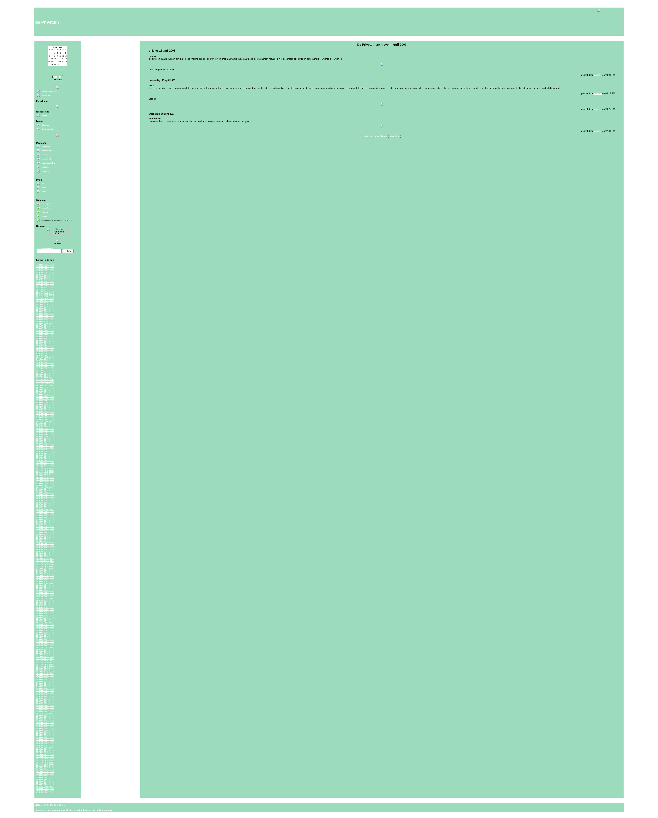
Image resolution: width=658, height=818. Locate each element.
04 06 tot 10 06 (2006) (45, 423)
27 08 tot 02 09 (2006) (45, 400)
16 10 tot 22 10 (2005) (45, 478)
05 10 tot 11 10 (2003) (45, 674)
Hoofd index (394, 136)
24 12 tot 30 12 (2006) (45, 370)
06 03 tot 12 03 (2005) (45, 534)
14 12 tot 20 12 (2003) (45, 655)
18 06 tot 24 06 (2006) (45, 419)
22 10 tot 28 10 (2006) (45, 387)
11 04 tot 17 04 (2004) (45, 623)
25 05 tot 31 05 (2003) (45, 709)
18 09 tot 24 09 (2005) (45, 485)
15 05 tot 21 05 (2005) (45, 515)
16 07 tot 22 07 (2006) (45, 412)
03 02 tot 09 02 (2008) (45, 276)
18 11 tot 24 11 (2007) (45, 295)
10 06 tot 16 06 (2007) (45, 331)
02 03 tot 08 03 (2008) (45, 268)
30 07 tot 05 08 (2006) (45, 408)
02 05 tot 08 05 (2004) (45, 617)
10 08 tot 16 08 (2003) (45, 689)
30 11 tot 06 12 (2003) (45, 659)
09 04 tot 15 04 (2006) (45, 438)
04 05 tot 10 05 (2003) (45, 715)
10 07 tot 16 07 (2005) (45, 502)
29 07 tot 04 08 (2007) (45, 325)
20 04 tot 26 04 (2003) (45, 719)
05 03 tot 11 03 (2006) (45, 447)
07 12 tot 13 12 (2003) (45, 657)
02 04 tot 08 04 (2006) (45, 440)
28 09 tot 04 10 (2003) (45, 675)
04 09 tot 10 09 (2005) (45, 489)
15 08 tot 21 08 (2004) (45, 589)
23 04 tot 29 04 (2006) (45, 434)
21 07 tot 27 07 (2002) (45, 792)
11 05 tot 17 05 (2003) (45, 713)
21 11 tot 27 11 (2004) (45, 562)
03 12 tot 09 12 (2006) (45, 376)
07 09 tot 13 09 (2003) (45, 681)
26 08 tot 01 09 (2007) (45, 317)
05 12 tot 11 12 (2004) (45, 559)
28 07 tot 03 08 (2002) (45, 790)
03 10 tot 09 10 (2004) (45, 576)
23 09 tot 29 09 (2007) (45, 310)
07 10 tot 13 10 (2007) (45, 306)
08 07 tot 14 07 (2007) (45, 329)
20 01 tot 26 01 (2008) (45, 280)
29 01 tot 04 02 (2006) (45, 453)
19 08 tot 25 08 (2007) (45, 319)
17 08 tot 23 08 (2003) (45, 687)
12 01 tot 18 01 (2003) (45, 745)
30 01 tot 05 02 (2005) (45, 544)
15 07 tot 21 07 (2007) (45, 327)
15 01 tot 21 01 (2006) (45, 457)
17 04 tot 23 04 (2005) (45, 523)
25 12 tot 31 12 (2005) (45, 463)
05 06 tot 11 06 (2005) (45, 510)
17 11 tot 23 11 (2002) (45, 760)
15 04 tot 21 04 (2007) (45, 344)
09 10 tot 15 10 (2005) (45, 480)
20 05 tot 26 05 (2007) (45, 336)
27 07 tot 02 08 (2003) (45, 692)
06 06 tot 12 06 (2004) (45, 608)
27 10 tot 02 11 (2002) (45, 766)
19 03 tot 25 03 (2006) (45, 444)
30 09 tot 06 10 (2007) (45, 308)
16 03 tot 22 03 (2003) (45, 728)
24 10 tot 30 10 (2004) (45, 570)
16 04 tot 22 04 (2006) (45, 436)
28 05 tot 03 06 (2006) (45, 425)
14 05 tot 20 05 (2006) (45, 429)
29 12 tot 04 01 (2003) (45, 749)
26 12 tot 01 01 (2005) (45, 553)
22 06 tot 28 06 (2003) (45, 702)
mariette (598, 75)
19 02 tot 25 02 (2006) (45, 449)
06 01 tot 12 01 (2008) (45, 284)
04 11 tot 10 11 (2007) (45, 299)
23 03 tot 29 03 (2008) (45, 265)
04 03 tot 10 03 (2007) (45, 351)
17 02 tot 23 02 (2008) (45, 272)
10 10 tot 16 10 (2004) (45, 574)
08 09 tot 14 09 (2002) (45, 779)
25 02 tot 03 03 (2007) (45, 353)
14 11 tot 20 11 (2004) (45, 564)
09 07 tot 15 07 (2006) (45, 414)
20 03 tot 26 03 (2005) (45, 530)
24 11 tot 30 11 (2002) (45, 758)
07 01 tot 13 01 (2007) (45, 366)
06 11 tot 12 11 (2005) (45, 472)
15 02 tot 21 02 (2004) (45, 638)
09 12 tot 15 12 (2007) (45, 289)
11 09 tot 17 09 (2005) (45, 487)
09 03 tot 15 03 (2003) (45, 730)
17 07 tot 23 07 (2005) (45, 500)
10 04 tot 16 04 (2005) (45, 525)
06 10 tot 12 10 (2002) (45, 772)
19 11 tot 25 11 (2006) (45, 380)
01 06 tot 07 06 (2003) (45, 708)
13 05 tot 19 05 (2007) (45, 338)
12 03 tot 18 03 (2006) (45, 446)
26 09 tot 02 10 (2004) (45, 578)
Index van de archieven (375, 136)
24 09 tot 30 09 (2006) (45, 395)
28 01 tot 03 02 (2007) (45, 361)
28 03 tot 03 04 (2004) (45, 627)
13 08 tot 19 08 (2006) (45, 404)
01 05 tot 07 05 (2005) (45, 519)
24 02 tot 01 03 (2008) (45, 270)
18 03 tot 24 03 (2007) (45, 349)
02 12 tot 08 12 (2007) (45, 291)
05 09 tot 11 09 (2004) (45, 583)
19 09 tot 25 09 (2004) (45, 579)
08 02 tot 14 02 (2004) (45, 640)
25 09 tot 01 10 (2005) (45, 483)
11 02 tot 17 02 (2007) (45, 357)
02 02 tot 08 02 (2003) (45, 740)
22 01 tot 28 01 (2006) (45, 455)
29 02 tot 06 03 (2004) (45, 634)
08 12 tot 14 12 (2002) (45, 755)
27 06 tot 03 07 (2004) (45, 602)
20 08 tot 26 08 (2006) (45, 402)
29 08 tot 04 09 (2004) (45, 585)
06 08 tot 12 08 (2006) (45, 406)
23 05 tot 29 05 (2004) (45, 611)
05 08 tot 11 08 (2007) (45, 323)
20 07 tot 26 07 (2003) (45, 694)
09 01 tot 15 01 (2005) (45, 549)
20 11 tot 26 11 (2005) (45, 468)
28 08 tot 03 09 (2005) (45, 491)
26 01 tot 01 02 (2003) (45, 741)
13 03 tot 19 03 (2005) (45, 532)
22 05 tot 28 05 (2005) (45, 513)
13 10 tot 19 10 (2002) (45, 770)
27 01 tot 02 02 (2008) (45, 278)
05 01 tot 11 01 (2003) (45, 747)
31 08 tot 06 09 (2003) (45, 683)
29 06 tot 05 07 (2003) (45, 700)
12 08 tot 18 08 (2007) (45, 321)
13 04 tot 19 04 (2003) (45, 721)
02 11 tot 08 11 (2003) (45, 666)
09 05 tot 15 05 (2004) (45, 615)
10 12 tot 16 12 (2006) (45, 374)
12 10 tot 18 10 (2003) (45, 672)
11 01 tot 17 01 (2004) (45, 647)
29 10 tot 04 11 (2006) (45, 385)
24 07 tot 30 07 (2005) (45, 498)
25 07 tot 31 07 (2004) (45, 594)
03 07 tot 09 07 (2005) (45, 504)
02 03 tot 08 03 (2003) (45, 732)
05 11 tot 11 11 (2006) (45, 383)
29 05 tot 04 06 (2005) (45, 512)
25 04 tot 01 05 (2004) (45, 619)
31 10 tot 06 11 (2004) (45, 568)
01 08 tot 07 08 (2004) (45, 593)
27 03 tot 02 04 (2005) (45, 529)
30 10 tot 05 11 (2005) (45, 474)
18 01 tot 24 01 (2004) (45, 645)
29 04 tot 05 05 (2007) (45, 342)
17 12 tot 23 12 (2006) (45, 372)
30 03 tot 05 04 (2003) (45, 724)
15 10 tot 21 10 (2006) (45, 389)
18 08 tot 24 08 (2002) (45, 785)
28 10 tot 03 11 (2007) (45, 301)
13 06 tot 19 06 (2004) (45, 606)
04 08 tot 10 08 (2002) (45, 789)
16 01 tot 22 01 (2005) (45, 547)
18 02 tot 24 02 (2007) (45, 355)
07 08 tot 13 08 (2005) (45, 495)
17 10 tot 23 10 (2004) (45, 572)
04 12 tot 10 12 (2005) (45, 466)
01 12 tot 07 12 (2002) (45, 757)
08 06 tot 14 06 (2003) (45, 706)
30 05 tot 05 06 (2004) (45, 610)
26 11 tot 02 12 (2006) (45, 378)
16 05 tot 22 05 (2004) (45, 613)
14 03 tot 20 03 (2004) (45, 630)
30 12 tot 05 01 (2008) (45, 285)
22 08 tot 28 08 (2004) (45, 587)
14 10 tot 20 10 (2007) (45, 304)
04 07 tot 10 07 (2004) (45, 600)
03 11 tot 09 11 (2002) (45, 764)
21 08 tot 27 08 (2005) (45, 493)
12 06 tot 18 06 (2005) (45, 508)
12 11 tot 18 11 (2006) (45, 382)
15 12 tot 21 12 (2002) (45, 753)
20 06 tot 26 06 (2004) (45, 604)
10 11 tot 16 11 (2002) (45, 762)
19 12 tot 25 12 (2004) (45, 555)
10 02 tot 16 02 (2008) (45, 274)
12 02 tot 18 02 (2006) (45, 451)
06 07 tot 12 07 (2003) (45, 698)
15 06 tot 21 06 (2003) (45, 704)
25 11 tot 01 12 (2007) (45, 293)
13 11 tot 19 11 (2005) (45, 470)
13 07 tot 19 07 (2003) (45, 696)
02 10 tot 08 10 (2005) (45, 481)
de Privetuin (47, 22)
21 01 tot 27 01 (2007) (45, 363)
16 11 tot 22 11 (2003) (45, 662)
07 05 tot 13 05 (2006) (45, 431)
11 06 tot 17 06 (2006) (45, 421)
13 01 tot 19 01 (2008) (45, 282)
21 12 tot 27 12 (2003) (45, 653)
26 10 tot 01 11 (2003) (45, 668)
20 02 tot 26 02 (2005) (45, 538)
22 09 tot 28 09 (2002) (45, 775)
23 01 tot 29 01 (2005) (45, 545)
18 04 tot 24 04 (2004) (45, 621)
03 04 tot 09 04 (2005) (45, 527)
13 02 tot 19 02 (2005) (45, 540)
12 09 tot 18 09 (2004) (45, 581)
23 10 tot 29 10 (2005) (45, 476)
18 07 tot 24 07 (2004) (45, 596)
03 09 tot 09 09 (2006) (45, 398)
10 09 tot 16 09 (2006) (45, 397)
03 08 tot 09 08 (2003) (45, 691)
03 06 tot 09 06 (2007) (45, 333)
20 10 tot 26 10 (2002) (45, 768)
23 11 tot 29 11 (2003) (45, 660)
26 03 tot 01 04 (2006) (45, 442)
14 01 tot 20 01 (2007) (45, 365)
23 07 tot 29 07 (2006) (45, 410)
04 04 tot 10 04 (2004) (45, 625)
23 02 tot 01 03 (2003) (45, 734)
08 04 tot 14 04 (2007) (45, 346)
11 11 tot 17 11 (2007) (45, 297)
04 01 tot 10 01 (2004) (45, 649)
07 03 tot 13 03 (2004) (45, 632)
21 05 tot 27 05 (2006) (45, 427)
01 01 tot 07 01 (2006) (45, 461)
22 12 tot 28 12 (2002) (45, 751)
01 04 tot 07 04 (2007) (45, 348)
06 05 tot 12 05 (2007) (45, 340)
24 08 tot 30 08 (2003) (45, 685)
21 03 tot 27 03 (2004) (45, 628)
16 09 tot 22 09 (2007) (45, 312)
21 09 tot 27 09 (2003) (45, 677)
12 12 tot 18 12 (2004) (45, 557)
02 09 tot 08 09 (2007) (45, 316)
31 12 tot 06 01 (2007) (45, 368)
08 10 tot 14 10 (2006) (45, 391)
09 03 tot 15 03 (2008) (45, 267)
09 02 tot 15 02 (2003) (45, 738)
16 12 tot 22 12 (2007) (45, 287)
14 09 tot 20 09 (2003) (45, 679)
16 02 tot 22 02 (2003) (45, 736)
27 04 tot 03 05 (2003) (45, 717)
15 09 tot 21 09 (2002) (45, 777)
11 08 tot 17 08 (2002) (45, 787)
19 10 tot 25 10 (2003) (45, 670)
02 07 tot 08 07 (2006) (45, 415)
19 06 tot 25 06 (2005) (45, 506)
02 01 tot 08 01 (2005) (45, 551)
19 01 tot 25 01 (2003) (45, 743)
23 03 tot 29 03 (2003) (45, 726)
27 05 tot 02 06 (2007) (45, 334)
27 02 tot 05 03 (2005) (45, 536)
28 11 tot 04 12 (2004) (45, 561)
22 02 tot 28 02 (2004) (45, 636)
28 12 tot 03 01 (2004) (45, 651)
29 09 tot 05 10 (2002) (45, 773)
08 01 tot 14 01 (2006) (45, 459)
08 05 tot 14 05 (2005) (45, 517)
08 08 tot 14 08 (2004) (45, 591)
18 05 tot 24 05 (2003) (45, 711)
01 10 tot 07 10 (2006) (45, 393)
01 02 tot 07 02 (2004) (45, 642)
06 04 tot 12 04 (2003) (45, 723)
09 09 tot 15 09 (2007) (45, 314)
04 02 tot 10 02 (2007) (45, 359)
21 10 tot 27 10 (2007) (45, 302)
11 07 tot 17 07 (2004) (45, 598)
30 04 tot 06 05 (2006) (45, 432)
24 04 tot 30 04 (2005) (45, 521)
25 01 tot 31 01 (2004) (45, 643)
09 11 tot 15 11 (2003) (45, 664)
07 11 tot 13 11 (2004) (45, 566)
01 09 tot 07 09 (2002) (45, 781)
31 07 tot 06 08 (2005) (45, 496)
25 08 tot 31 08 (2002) (45, 783)
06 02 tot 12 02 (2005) (45, 542)
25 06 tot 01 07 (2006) (45, 417)
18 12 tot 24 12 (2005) (45, 464)
